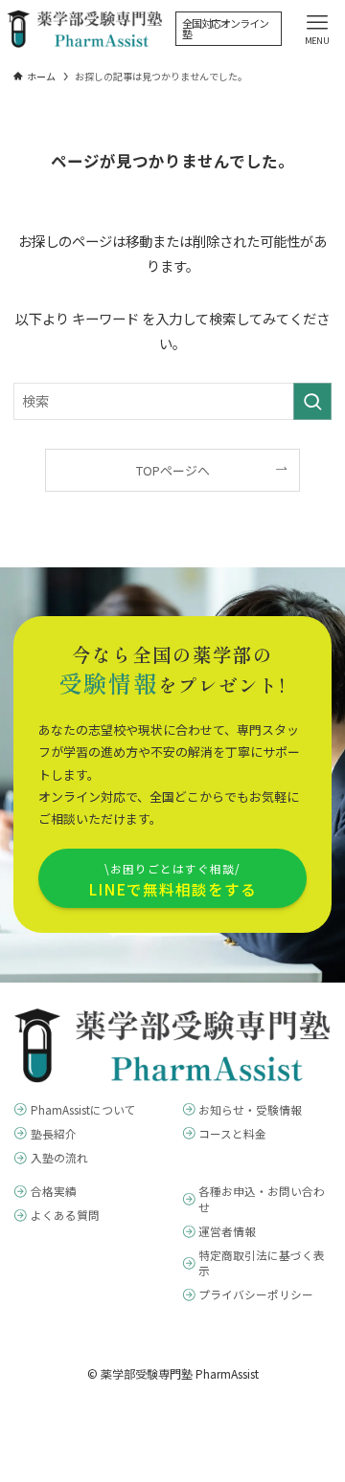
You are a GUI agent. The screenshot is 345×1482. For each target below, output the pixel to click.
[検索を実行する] (312, 401)
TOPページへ (173, 470)
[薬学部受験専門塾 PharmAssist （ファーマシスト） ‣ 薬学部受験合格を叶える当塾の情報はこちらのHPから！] (85, 28)
